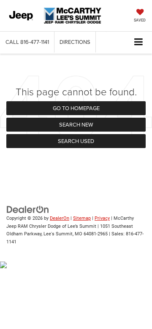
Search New (76, 124)
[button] (27, 42)
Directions (75, 42)
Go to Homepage (76, 108)
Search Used (76, 141)
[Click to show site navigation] (138, 42)
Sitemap (82, 218)
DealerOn (59, 218)
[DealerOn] (27, 209)
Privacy (102, 218)
